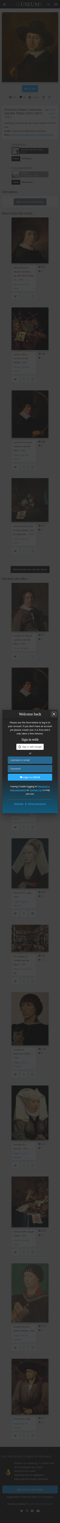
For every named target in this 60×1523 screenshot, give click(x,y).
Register (19, 803)
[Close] (54, 714)
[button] (30, 747)
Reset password (37, 803)
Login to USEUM (31, 777)
